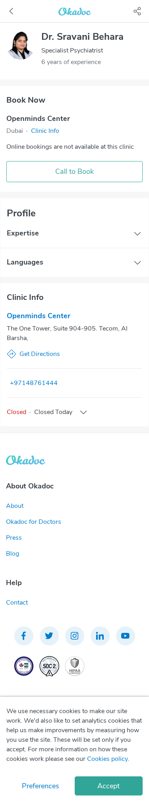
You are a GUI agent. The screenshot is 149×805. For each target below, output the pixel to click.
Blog (12, 553)
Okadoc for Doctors (33, 521)
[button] (45, 131)
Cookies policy (107, 758)
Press (14, 537)
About (14, 506)
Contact (17, 602)
